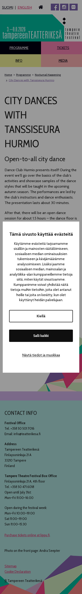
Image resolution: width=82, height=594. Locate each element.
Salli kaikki (41, 336)
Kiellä (41, 316)
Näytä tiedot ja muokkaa (41, 355)
